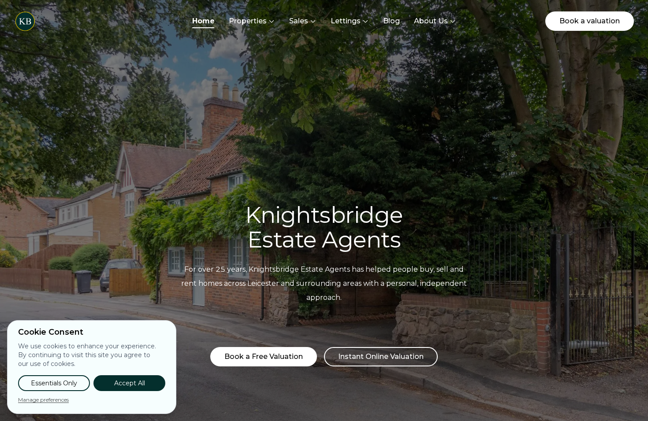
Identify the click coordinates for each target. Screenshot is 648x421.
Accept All (129, 383)
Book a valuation (589, 21)
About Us (431, 21)
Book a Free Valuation (263, 356)
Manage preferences (43, 399)
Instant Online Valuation (381, 356)
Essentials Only (54, 383)
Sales (298, 21)
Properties (248, 21)
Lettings (346, 21)
